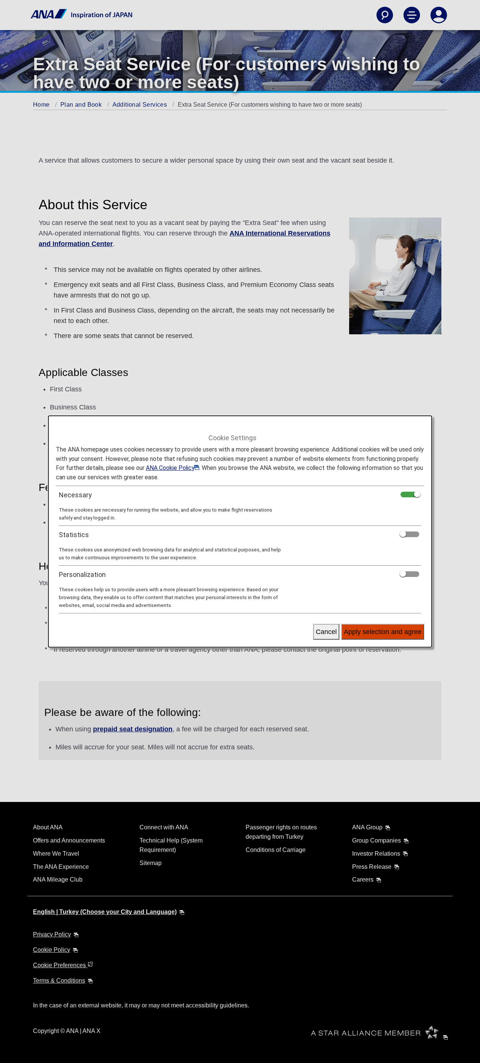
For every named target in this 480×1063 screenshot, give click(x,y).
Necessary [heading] (75, 495)
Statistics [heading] (74, 535)
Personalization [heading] (82, 574)
